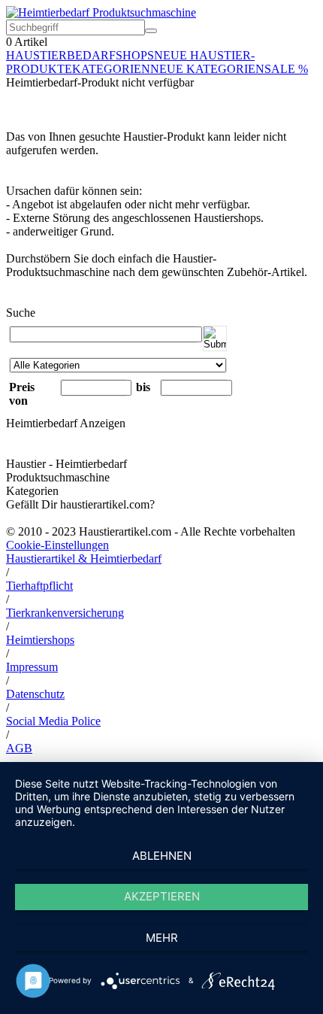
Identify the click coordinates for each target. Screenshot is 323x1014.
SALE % (286, 68)
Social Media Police (53, 721)
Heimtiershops (40, 639)
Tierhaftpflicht (39, 585)
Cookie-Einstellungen (57, 545)
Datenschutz (35, 694)
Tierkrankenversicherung (65, 612)
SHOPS (135, 55)
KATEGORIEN (111, 68)
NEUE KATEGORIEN (207, 68)
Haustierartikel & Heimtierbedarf (84, 558)
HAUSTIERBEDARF (61, 55)
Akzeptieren (162, 896)
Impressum (32, 666)
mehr (162, 938)
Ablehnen (162, 856)
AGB (19, 748)
